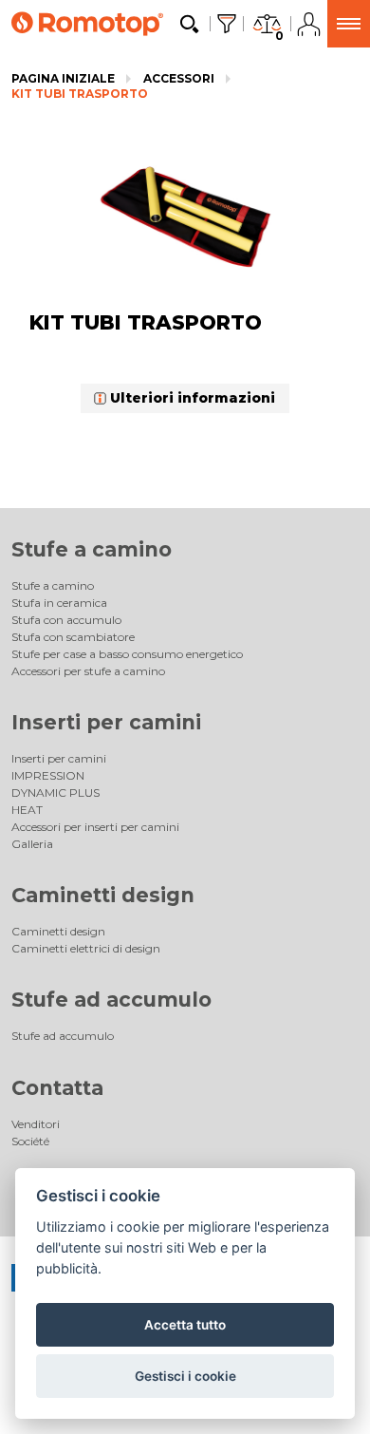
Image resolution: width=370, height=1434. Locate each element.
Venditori (35, 1124)
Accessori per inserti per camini (95, 827)
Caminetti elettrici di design (85, 948)
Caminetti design (102, 895)
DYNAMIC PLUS (55, 792)
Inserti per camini (106, 722)
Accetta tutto (185, 1324)
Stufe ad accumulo (111, 999)
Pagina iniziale (63, 78)
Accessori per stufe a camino (88, 671)
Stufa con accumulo (66, 620)
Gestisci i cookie (185, 1376)
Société (30, 1141)
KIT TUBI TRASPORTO (79, 93)
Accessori (178, 78)
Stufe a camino (91, 549)
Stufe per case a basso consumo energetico (127, 654)
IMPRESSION (47, 775)
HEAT (27, 809)
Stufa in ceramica (59, 602)
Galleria (32, 844)
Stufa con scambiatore (73, 637)
